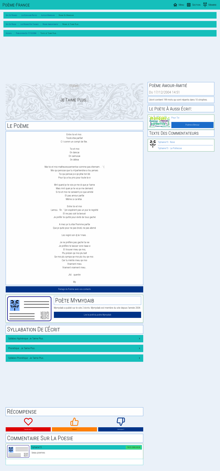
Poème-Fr (16, 5)
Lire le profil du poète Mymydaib (97, 315)
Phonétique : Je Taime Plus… (22, 348)
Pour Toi (175, 117)
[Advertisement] (110, 60)
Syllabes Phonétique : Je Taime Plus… (26, 358)
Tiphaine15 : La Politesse (170, 148)
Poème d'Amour (192, 125)
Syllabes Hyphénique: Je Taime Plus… (26, 338)
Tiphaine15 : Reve (166, 142)
